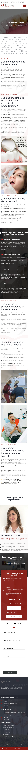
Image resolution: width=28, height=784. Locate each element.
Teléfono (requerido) (8, 648)
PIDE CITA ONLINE (17, 748)
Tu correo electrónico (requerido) (12, 640)
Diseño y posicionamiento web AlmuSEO (14, 745)
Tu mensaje (6, 656)
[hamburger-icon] (24, 6)
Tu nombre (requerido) (9, 632)
